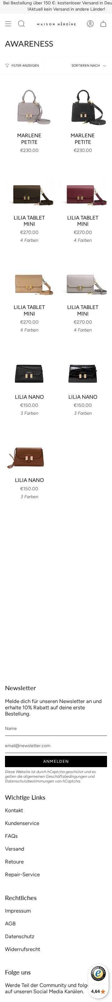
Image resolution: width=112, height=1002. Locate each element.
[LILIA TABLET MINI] (29, 186)
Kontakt (14, 810)
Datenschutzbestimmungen (29, 781)
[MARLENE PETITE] (29, 104)
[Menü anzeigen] (8, 24)
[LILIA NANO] (29, 365)
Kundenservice (22, 823)
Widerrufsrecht (22, 949)
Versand (14, 849)
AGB (10, 923)
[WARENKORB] (103, 24)
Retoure (14, 861)
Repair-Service (22, 874)
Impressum (18, 911)
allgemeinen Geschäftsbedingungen (55, 776)
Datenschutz (19, 936)
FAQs (11, 836)
